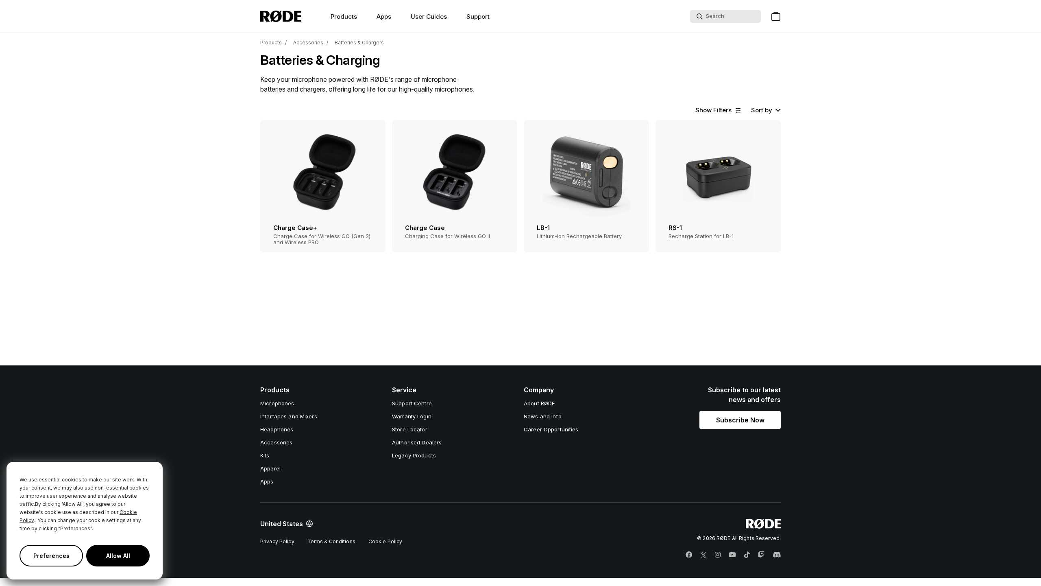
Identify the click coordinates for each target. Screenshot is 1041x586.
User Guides (429, 16)
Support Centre (412, 403)
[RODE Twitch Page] (761, 555)
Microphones (277, 403)
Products (271, 42)
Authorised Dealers (417, 442)
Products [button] (344, 16)
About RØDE (539, 403)
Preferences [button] (51, 555)
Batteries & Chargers (359, 42)
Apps (384, 16)
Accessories (308, 42)
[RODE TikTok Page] (747, 555)
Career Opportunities (551, 429)
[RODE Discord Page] (777, 555)
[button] (718, 110)
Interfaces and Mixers (288, 416)
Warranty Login (411, 416)
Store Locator (409, 429)
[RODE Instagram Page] (718, 555)
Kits (265, 455)
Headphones (276, 429)
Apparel (270, 468)
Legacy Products (414, 455)
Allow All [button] (118, 555)
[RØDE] (280, 16)
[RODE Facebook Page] (689, 555)
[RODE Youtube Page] (732, 555)
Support (478, 16)
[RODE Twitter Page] (703, 555)
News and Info (543, 416)
